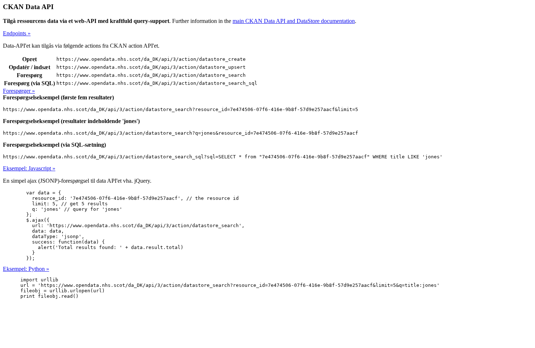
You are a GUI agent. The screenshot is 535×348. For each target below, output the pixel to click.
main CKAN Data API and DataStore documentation (294, 21)
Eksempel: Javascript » (29, 168)
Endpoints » (17, 33)
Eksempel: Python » (26, 269)
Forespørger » (19, 91)
